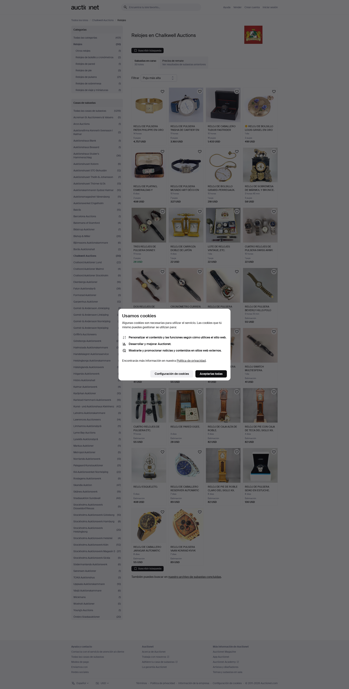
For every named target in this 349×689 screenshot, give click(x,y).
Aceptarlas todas (211, 374)
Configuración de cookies (172, 374)
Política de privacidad (191, 361)
